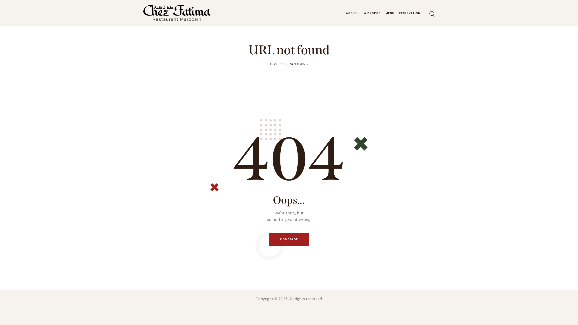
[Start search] (432, 14)
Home (274, 64)
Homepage (289, 239)
